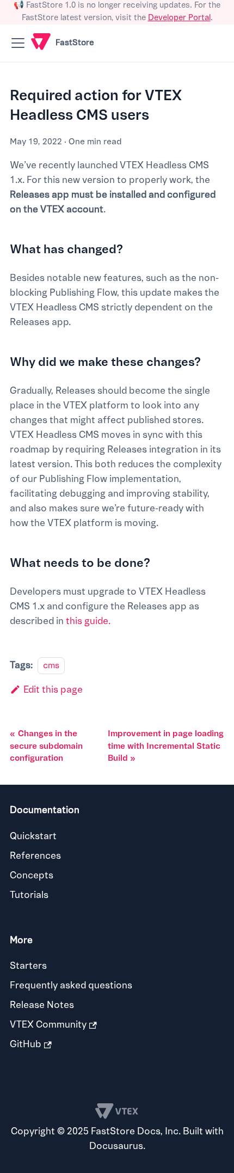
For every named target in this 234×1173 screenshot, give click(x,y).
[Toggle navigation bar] (18, 43)
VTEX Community (48, 1024)
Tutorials (29, 895)
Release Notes (42, 1005)
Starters (28, 966)
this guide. (88, 621)
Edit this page (53, 689)
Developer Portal (179, 18)
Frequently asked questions (71, 985)
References (35, 856)
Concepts (31, 875)
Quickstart (33, 836)
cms (51, 665)
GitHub (25, 1044)
